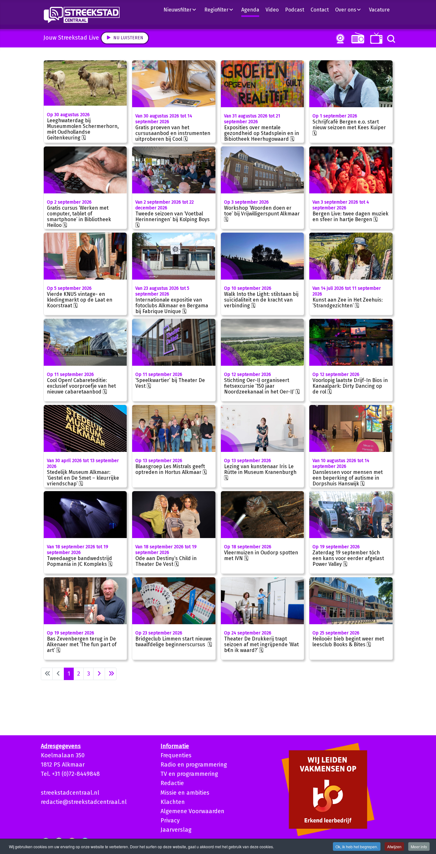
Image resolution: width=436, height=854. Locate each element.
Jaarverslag (176, 829)
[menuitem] (182, 9)
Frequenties (176, 755)
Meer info (419, 846)
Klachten (173, 801)
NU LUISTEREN (356, 37)
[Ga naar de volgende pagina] (99, 674)
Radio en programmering (194, 764)
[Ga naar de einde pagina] (111, 674)
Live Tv (375, 38)
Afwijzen (394, 846)
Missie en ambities (185, 792)
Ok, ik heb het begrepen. (356, 846)
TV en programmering (189, 773)
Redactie (172, 783)
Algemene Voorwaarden (192, 811)
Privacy (170, 820)
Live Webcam (339, 38)
